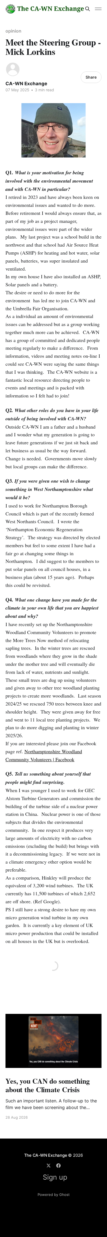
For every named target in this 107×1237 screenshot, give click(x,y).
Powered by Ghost (54, 1194)
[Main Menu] (98, 9)
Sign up (55, 1177)
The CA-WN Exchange (45, 1155)
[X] (48, 1165)
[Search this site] (87, 8)
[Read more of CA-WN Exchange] (12, 69)
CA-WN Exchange (26, 83)
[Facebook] (58, 1165)
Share (91, 77)
